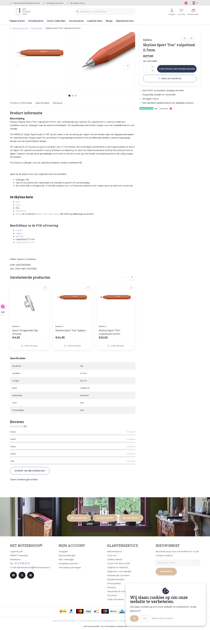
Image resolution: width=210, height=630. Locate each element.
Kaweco (147, 39)
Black (18, 214)
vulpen (19, 230)
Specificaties (42, 103)
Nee (145, 618)
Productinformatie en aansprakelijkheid (97, 621)
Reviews (57, 103)
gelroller (20, 236)
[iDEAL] (63, 611)
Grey (18, 205)
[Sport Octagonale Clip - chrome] (29, 303)
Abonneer (166, 571)
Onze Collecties (56, 21)
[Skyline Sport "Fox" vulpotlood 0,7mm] (40, 62)
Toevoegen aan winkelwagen (177, 69)
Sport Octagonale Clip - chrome (25, 332)
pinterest (133, 518)
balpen (19, 233)
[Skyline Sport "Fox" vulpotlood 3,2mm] (115, 303)
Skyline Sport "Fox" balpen (70, 330)
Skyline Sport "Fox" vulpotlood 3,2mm (109, 332)
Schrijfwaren (35, 21)
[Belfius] (113, 611)
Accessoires (76, 21)
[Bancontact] (96, 611)
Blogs (109, 21)
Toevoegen (31, 346)
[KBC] (122, 611)
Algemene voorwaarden (64, 621)
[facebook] (13, 575)
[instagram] (22, 575)
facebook (80, 518)
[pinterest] (30, 575)
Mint (18, 202)
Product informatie (21, 103)
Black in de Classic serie (47, 214)
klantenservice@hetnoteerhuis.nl (33, 567)
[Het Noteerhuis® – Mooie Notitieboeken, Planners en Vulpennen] (23, 11)
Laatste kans (94, 21)
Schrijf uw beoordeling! (29, 470)
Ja (134, 618)
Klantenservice (125, 21)
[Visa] (88, 611)
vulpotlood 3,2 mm (25, 242)
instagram (106, 518)
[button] (185, 38)
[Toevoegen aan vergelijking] (191, 38)
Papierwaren (17, 21)
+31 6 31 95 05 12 (22, 563)
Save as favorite (171, 78)
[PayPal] (71, 611)
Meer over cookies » (163, 618)
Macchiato (21, 211)
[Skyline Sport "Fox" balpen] (72, 303)
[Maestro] (105, 611)
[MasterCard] (79, 611)
